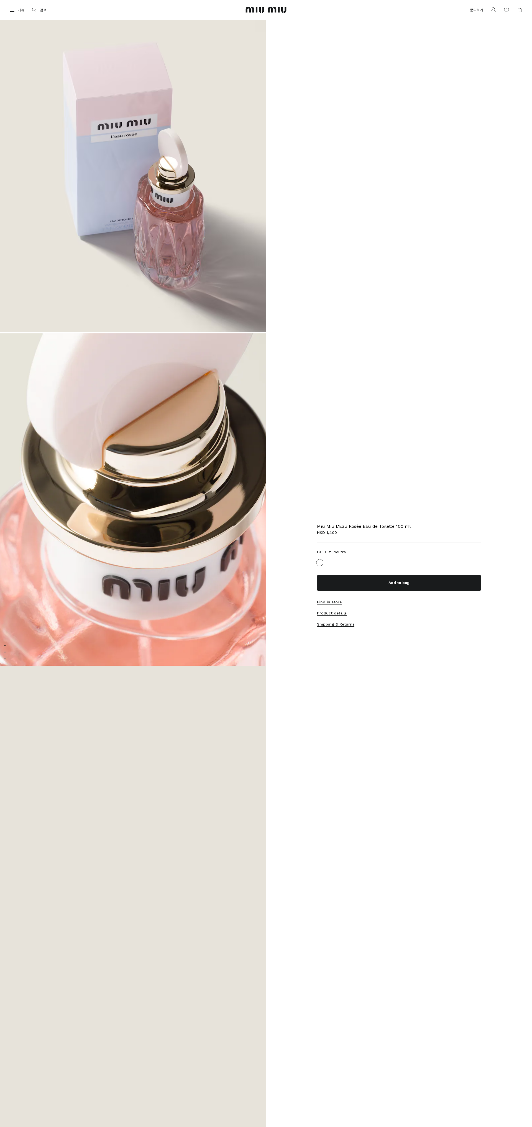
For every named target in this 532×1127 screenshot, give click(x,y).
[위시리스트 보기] (506, 10)
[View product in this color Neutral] (319, 562)
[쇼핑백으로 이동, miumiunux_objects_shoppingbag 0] (519, 10)
